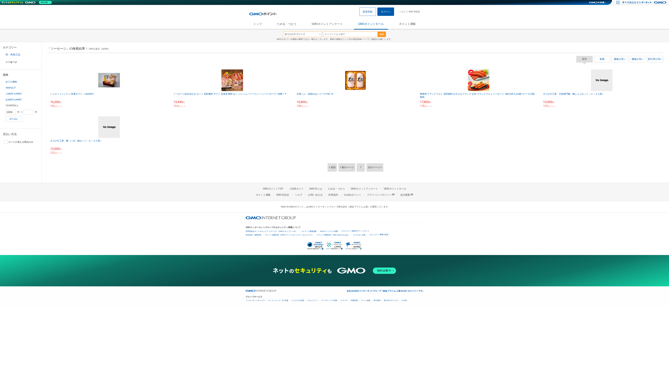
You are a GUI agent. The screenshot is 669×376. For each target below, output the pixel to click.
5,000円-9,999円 (14, 99)
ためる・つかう (287, 24)
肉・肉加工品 (13, 54)
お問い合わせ (315, 194)
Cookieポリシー (352, 194)
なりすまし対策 (359, 235)
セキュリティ (312, 300)
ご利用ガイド (296, 188)
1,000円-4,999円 (14, 93)
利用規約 (333, 194)
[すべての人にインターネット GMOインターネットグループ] (644, 2)
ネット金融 (365, 300)
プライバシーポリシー (379, 194)
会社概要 (405, 194)
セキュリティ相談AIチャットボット (355, 231)
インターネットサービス (255, 300)
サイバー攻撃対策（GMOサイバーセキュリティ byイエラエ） (289, 235)
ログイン (386, 11)
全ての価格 (11, 81)
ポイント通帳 (407, 24)
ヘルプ (402, 11)
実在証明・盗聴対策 (253, 235)
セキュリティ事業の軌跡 (378, 235)
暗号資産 (377, 300)
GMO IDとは (315, 188)
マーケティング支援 (329, 300)
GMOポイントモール (371, 24)
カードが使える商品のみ (20, 142)
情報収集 (354, 300)
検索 (381, 34)
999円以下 (11, 88)
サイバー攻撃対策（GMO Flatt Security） (333, 235)
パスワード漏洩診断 (309, 231)
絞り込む (14, 119)
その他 (404, 300)
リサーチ (343, 300)
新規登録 (367, 11)
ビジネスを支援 (298, 300)
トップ (257, 24)
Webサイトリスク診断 (329, 231)
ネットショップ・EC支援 (278, 300)
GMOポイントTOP (273, 188)
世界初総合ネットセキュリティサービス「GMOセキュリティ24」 (271, 231)
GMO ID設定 (414, 11)
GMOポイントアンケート (327, 24)
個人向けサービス (391, 300)
